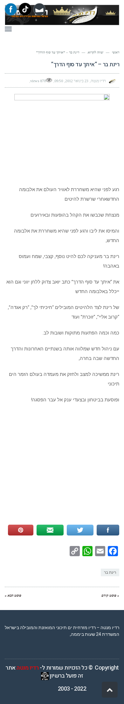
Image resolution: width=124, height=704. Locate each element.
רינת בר (110, 572)
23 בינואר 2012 (76, 81)
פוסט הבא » (13, 595)
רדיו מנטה (28, 668)
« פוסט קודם (110, 595)
